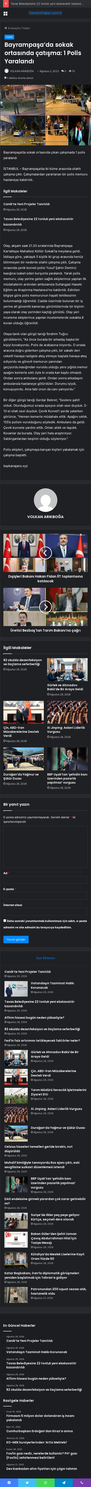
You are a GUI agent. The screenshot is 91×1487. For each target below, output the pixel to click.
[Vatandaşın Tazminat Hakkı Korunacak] (16, 989)
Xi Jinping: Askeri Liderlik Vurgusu (66, 730)
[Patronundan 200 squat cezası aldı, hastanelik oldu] (16, 1295)
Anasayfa (13, 28)
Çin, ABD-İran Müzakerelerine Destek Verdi (21, 732)
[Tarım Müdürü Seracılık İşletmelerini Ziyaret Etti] (16, 1096)
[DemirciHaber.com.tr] (45, 13)
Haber (26, 28)
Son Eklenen (45, 958)
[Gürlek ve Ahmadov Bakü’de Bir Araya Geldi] (67, 669)
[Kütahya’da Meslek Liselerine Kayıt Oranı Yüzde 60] (16, 1260)
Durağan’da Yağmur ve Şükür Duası (21, 776)
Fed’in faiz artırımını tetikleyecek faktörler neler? (42, 1040)
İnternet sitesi (12, 905)
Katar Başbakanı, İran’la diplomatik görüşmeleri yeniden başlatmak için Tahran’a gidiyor (41, 1275)
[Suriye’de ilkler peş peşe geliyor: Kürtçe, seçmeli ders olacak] (16, 1221)
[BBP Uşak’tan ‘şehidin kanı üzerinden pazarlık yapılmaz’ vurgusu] (67, 758)
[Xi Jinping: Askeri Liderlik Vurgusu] (67, 712)
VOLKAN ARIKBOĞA (22, 71)
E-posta (9, 889)
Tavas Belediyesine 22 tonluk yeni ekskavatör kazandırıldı (48, 3)
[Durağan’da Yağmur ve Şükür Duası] (23, 758)
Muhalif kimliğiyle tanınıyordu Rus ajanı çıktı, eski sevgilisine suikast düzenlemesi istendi (42, 1164)
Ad (6, 873)
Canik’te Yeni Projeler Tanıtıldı (26, 204)
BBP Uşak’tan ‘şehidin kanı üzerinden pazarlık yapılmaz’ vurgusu (67, 778)
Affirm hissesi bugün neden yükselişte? (34, 1017)
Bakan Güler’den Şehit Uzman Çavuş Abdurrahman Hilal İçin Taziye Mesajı (54, 1238)
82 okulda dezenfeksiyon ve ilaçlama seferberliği (22, 662)
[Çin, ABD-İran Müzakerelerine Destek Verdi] (23, 712)
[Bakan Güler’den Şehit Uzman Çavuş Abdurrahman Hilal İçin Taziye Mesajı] (16, 1240)
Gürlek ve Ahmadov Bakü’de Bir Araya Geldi (65, 687)
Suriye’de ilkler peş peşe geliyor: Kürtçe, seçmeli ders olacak (55, 1217)
